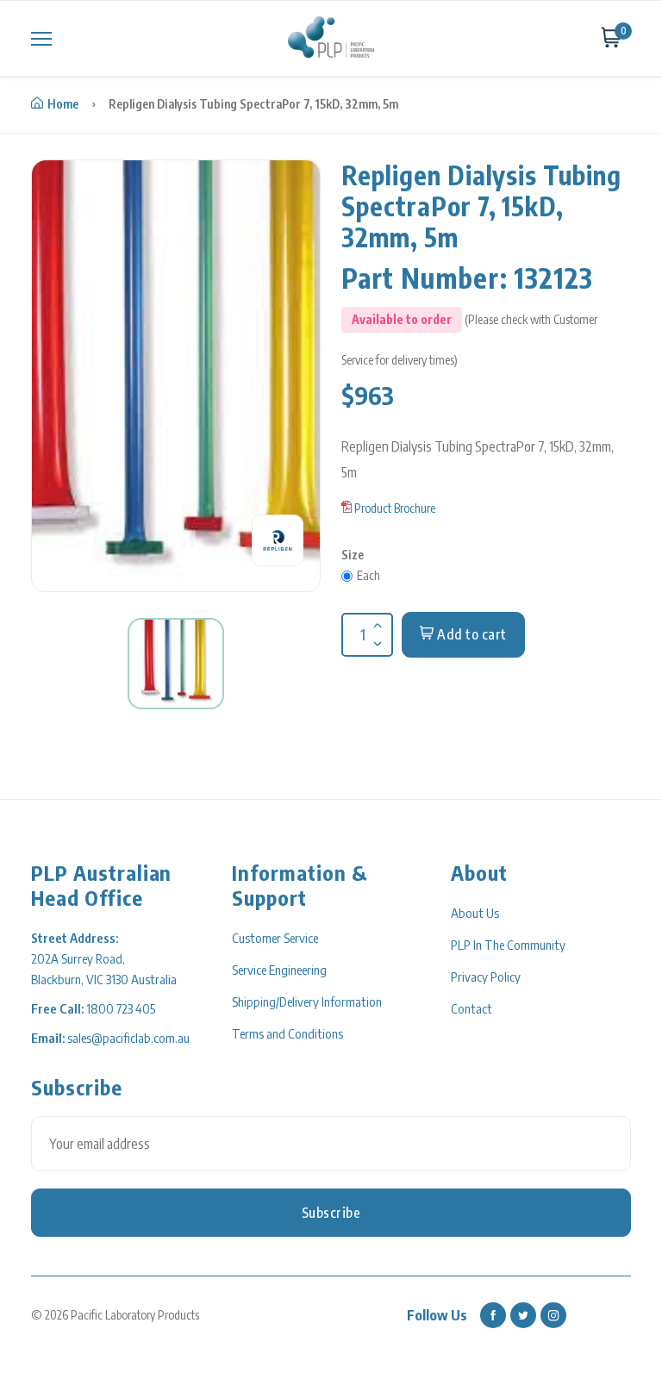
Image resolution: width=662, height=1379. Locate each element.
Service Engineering (279, 969)
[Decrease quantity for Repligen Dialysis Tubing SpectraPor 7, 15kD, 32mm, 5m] (375, 633)
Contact (471, 1008)
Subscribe (331, 1212)
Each (368, 575)
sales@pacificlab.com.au (128, 1037)
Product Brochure (394, 508)
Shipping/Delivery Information (307, 1001)
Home (62, 104)
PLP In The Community (508, 944)
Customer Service (275, 937)
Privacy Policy (486, 976)
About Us (475, 912)
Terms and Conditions (287, 1033)
